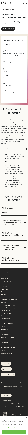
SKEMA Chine (5, 335)
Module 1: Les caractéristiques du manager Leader (12, 210)
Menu (26, 3)
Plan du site (18, 404)
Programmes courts (8, 9)
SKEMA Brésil (4, 329)
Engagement (4, 289)
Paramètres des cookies (14, 427)
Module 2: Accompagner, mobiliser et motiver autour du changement (12, 222)
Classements (4, 292)
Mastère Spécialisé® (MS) (8, 311)
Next (26, 149)
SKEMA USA (4, 342)
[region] (14, 425)
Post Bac (3, 303)
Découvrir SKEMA (6, 281)
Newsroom (4, 286)
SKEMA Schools (5, 318)
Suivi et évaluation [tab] (18, 149)
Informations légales (7, 400)
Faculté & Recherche (6, 276)
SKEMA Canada (5, 332)
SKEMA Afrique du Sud (7, 327)
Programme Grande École (8, 305)
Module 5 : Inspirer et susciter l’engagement (10, 259)
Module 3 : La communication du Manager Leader (12, 235)
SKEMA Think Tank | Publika (8, 356)
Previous (2, 149)
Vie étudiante (4, 279)
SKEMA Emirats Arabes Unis (8, 337)
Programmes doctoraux (7, 316)
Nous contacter (9, 28)
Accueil (3, 7)
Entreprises (4, 294)
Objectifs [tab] (6, 149)
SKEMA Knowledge (6, 353)
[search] (23, 3)
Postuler (7, 363)
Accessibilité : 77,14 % (8, 404)
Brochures (7, 369)
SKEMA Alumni (5, 351)
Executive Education (13, 7)
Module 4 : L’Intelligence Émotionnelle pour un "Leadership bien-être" (11, 247)
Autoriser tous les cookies (14, 432)
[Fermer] (26, 418)
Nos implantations (7, 323)
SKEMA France (5, 340)
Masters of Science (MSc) (8, 308)
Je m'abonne (6, 395)
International (4, 284)
